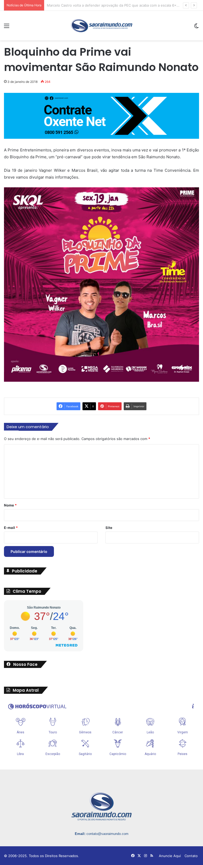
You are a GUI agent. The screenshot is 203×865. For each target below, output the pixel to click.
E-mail (11, 527)
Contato (191, 856)
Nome (10, 505)
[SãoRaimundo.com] (101, 26)
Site (108, 527)
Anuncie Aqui (170, 856)
